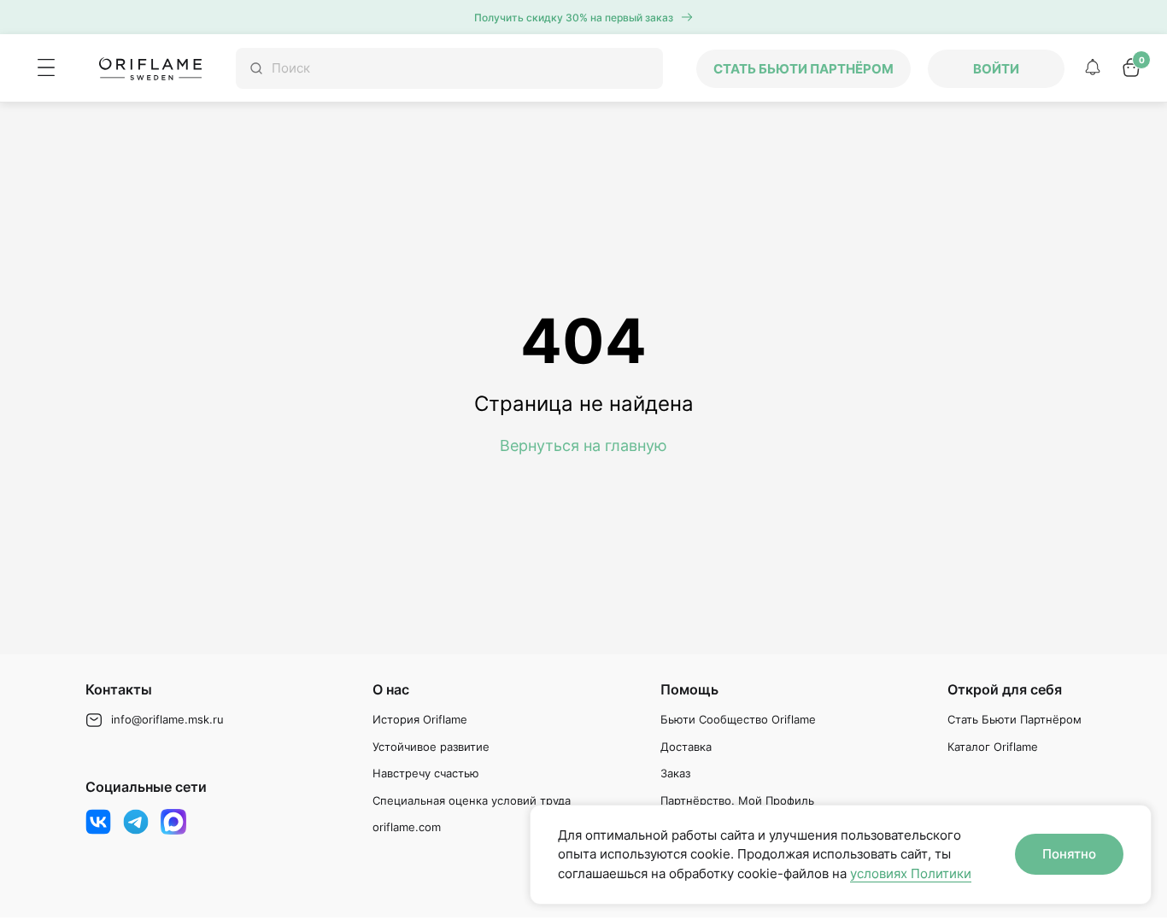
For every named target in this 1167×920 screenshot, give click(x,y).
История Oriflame (419, 719)
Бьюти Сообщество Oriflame (738, 719)
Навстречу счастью (425, 773)
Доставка (686, 746)
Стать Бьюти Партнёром (1014, 719)
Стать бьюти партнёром (803, 69)
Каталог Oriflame (992, 746)
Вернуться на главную (583, 445)
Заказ (675, 773)
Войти (996, 69)
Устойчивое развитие (431, 746)
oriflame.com (406, 827)
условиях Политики (910, 873)
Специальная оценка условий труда (471, 800)
